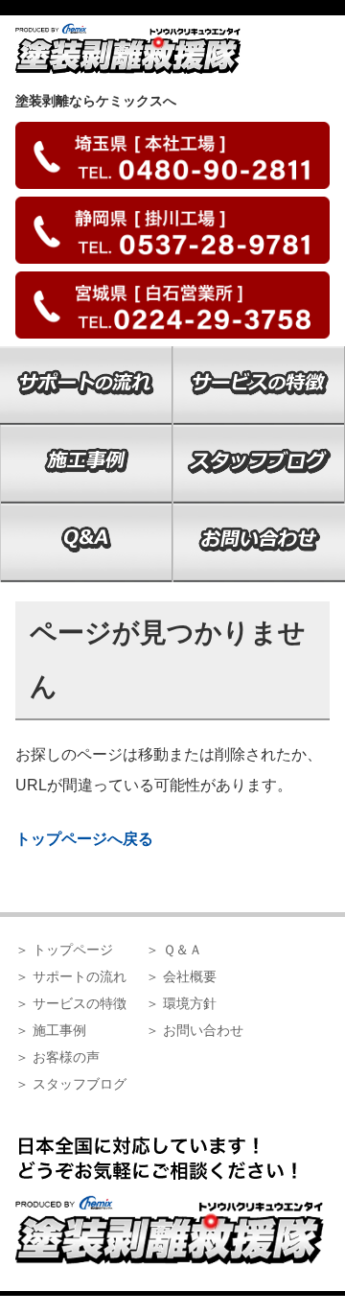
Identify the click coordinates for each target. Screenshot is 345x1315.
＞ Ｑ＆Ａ (174, 949)
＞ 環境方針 (181, 1003)
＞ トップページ (64, 949)
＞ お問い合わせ (194, 1030)
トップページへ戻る (84, 839)
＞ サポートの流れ (70, 976)
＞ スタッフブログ (70, 1084)
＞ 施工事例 (50, 1030)
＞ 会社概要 (181, 976)
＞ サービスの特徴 (70, 1003)
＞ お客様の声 (57, 1057)
